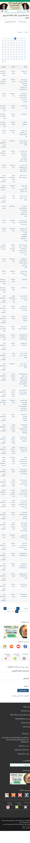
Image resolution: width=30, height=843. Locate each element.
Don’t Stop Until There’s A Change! (23, 308)
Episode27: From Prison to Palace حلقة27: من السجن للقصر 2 (23, 97)
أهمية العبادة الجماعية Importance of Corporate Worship (23, 428)
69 (11, 54)
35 (16, 45)
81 (19, 56)
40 (5, 47)
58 (5, 52)
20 (25, 41)
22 (5, 43)
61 (13, 52)
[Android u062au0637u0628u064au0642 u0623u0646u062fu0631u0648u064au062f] (11, 1)
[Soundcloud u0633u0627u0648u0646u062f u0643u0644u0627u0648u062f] (23, 1)
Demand (24, 279)
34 (13, 45)
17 (16, 41)
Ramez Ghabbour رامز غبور (3, 153)
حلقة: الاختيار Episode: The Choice (23, 273)
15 (11, 41)
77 (8, 56)
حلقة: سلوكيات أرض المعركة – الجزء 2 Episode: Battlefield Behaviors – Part (23, 234)
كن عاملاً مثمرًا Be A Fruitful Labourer (23, 439)
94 (5, 61)
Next (26, 32)
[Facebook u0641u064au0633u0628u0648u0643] (28, 1)
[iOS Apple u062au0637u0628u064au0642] (9, 1)
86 (8, 59)
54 (19, 50)
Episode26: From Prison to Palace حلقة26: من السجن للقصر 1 (23, 263)
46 (22, 47)
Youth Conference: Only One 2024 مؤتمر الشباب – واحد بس (23, 461)
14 (8, 41)
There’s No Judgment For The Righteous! (23, 565)
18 (19, 41)
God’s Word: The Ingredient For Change (23, 471)
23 (8, 43)
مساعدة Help (26, 726)
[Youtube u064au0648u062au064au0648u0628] (26, 1)
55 (22, 50)
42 (11, 47)
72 (19, 54)
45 (19, 47)
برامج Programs (25, 710)
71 (16, 54)
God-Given (24, 114)
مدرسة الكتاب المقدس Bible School (20, 714)
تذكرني (25, 686)
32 (8, 45)
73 (22, 54)
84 (2, 59)
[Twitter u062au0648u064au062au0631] (21, 1)
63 (19, 52)
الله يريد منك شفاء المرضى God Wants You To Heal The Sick (23, 504)
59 (8, 52)
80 (16, 56)
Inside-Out (24, 287)
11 (24, 38)
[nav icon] (27, 11)
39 (2, 47)
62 (16, 52)
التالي (8, 611)
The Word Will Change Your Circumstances (23, 337)
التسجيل (26, 696)
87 (11, 59)
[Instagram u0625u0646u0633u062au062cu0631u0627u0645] (19, 1)
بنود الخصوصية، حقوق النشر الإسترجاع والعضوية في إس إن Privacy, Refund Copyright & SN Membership (15, 739)
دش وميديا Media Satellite (22, 718)
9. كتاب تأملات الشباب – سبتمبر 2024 (23, 355)
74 (25, 54)
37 (22, 45)
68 (8, 54)
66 (2, 54)
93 (2, 61)
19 (22, 41)
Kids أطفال (12, 141)
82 (22, 56)
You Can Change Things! (24, 318)
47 (25, 47)
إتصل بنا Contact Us (23, 754)
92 (25, 59)
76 (5, 56)
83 (25, 56)
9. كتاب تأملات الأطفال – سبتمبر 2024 (23, 365)
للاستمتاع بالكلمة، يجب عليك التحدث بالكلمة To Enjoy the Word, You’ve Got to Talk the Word (23, 380)
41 (8, 47)
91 (22, 59)
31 (5, 45)
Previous (20, 32)
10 (22, 38)
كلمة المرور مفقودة (18, 696)
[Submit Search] (6, 11)
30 (2, 45)
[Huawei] (7, 1)
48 (2, 50)
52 (13, 50)
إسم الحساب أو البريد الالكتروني (20, 671)
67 (5, 54)
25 (13, 43)
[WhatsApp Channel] (16, 1)
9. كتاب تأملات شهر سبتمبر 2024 (23, 298)
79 (13, 56)
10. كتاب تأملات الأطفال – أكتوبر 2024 (23, 142)
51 (11, 50)
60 (11, 52)
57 (2, 52)
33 (11, 45)
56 (25, 50)
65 (25, 52)
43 (13, 47)
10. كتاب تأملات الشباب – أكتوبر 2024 (23, 198)
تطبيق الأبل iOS (25, 654)
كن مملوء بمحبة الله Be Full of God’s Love (23, 449)
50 (8, 50)
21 (2, 43)
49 (5, 50)
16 (13, 41)
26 (16, 43)
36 (19, 45)
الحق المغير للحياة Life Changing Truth (17, 4)
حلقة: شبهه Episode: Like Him (23, 537)
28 (22, 43)
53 (16, 50)
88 (13, 59)
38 (25, 45)
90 (19, 59)
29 (25, 43)
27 (19, 43)
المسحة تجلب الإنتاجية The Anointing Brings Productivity (23, 526)
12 (2, 41)
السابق (26, 608)
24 (11, 43)
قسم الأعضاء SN (25, 722)
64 (22, 52)
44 (16, 47)
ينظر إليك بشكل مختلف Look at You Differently (23, 392)
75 (2, 56)
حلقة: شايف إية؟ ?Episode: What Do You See (23, 222)
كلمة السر (26, 678)
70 (13, 54)
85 (5, 59)
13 (5, 41)
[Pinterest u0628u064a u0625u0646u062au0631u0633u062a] (14, 1)
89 (16, 59)
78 (11, 56)
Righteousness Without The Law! (23, 576)
